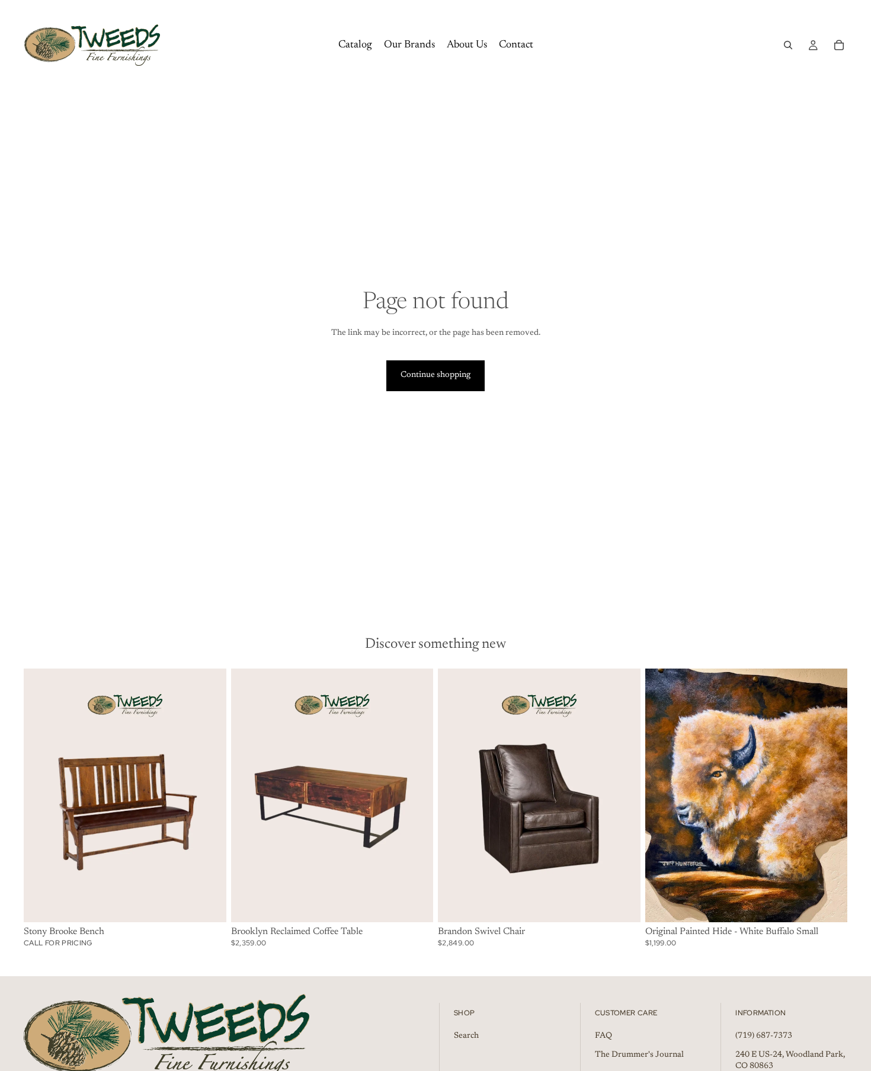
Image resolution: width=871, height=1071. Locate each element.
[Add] (208, 904)
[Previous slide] (663, 795)
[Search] (788, 45)
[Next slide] (829, 795)
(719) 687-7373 (763, 1036)
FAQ (603, 1036)
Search (466, 1036)
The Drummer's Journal (639, 1054)
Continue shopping (435, 375)
